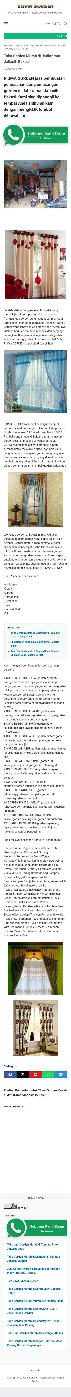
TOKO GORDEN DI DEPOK (22, 1281)
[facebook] (10, 1074)
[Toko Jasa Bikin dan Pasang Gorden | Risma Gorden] (35, 7)
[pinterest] (35, 1074)
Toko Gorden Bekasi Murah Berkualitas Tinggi (35, 1301)
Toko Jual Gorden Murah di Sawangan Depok (35, 1333)
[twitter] (23, 1074)
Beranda (35, 1370)
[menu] (8, 24)
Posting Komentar (13, 69)
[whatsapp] (48, 1074)
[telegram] (60, 1074)
